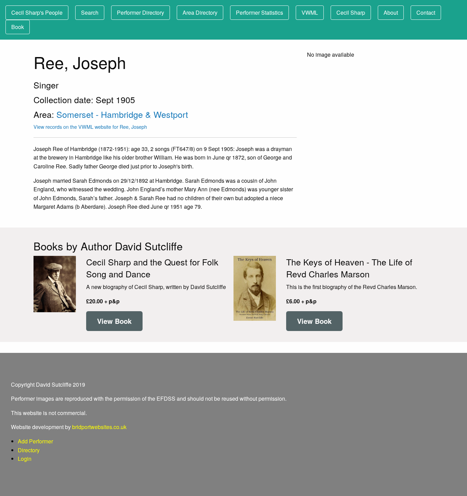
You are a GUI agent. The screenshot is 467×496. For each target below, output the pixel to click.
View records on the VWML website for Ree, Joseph (90, 126)
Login (24, 459)
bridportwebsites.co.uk (99, 427)
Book (17, 27)
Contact (425, 12)
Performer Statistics (259, 12)
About (391, 12)
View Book (114, 321)
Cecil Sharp (350, 12)
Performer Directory (140, 12)
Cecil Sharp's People (37, 12)
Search (89, 12)
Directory (29, 450)
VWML (310, 12)
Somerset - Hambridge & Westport (122, 114)
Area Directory (200, 12)
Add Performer (35, 441)
